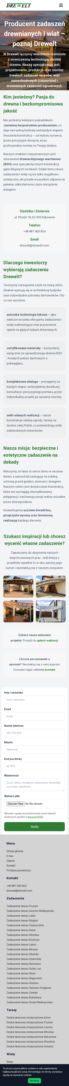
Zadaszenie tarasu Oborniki (23, 954)
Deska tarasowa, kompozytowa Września (31, 1041)
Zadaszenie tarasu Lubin (21, 915)
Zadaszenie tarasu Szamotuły (24, 959)
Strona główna (15, 851)
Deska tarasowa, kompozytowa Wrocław (30, 1032)
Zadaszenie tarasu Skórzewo (24, 963)
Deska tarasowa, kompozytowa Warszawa (31, 1036)
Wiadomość (11, 775)
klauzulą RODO (35, 817)
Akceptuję (34, 1081)
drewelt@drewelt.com (34, 245)
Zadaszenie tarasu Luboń (21, 944)
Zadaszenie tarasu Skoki (21, 973)
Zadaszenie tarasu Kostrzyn (23, 939)
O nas (10, 856)
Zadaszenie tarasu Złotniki (22, 992)
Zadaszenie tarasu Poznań (22, 906)
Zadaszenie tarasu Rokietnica (24, 997)
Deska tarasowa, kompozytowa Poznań (30, 1022)
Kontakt (11, 865)
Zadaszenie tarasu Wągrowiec (24, 978)
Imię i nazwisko (13, 692)
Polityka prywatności (19, 870)
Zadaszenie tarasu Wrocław (23, 935)
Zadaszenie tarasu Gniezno (23, 983)
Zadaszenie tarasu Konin (21, 930)
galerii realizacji (47, 640)
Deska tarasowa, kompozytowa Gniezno (30, 1046)
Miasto (8, 742)
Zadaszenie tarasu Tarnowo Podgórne (29, 987)
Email (7, 709)
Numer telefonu (13, 725)
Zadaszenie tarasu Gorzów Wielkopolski (30, 910)
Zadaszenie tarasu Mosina (22, 949)
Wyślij (35, 826)
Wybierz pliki (12, 796)
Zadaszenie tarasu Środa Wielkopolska (29, 1002)
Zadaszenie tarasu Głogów (22, 920)
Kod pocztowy (13, 759)
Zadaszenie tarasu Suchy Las (24, 968)
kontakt (50, 669)
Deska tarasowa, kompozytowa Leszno (30, 1027)
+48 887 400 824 (34, 231)
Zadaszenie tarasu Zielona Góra (25, 925)
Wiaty (10, 1061)
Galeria (11, 860)
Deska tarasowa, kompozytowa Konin (28, 1017)
